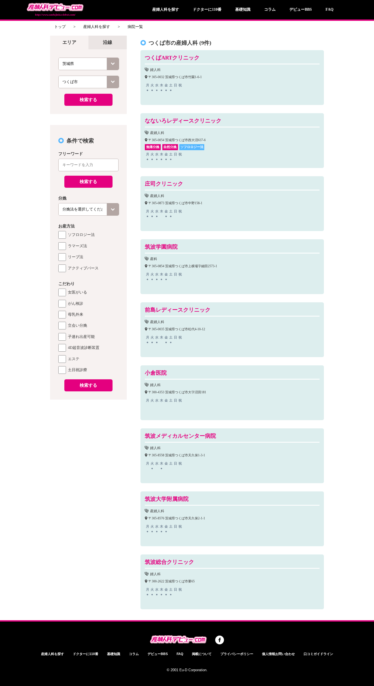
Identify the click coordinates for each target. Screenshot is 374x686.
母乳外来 (75, 314)
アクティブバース (83, 268)
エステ (73, 359)
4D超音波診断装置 (83, 348)
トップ (60, 27)
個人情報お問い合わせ (278, 654)
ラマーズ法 (77, 246)
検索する (88, 99)
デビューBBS (300, 9)
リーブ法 (75, 257)
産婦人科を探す (165, 9)
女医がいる (77, 292)
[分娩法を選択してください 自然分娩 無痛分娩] (88, 209)
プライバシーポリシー (236, 654)
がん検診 (75, 303)
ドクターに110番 (207, 9)
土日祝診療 (77, 370)
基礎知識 (243, 9)
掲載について (202, 654)
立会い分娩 (77, 325)
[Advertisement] (88, 485)
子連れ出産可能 (81, 337)
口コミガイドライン (318, 654)
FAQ (329, 9)
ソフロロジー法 (81, 235)
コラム (270, 9)
